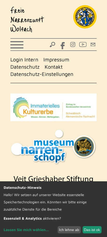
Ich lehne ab (69, 230)
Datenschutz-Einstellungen (41, 74)
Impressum (56, 59)
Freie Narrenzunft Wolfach (27, 19)
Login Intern (24, 59)
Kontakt (54, 67)
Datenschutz (24, 67)
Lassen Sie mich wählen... (26, 229)
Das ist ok (92, 230)
